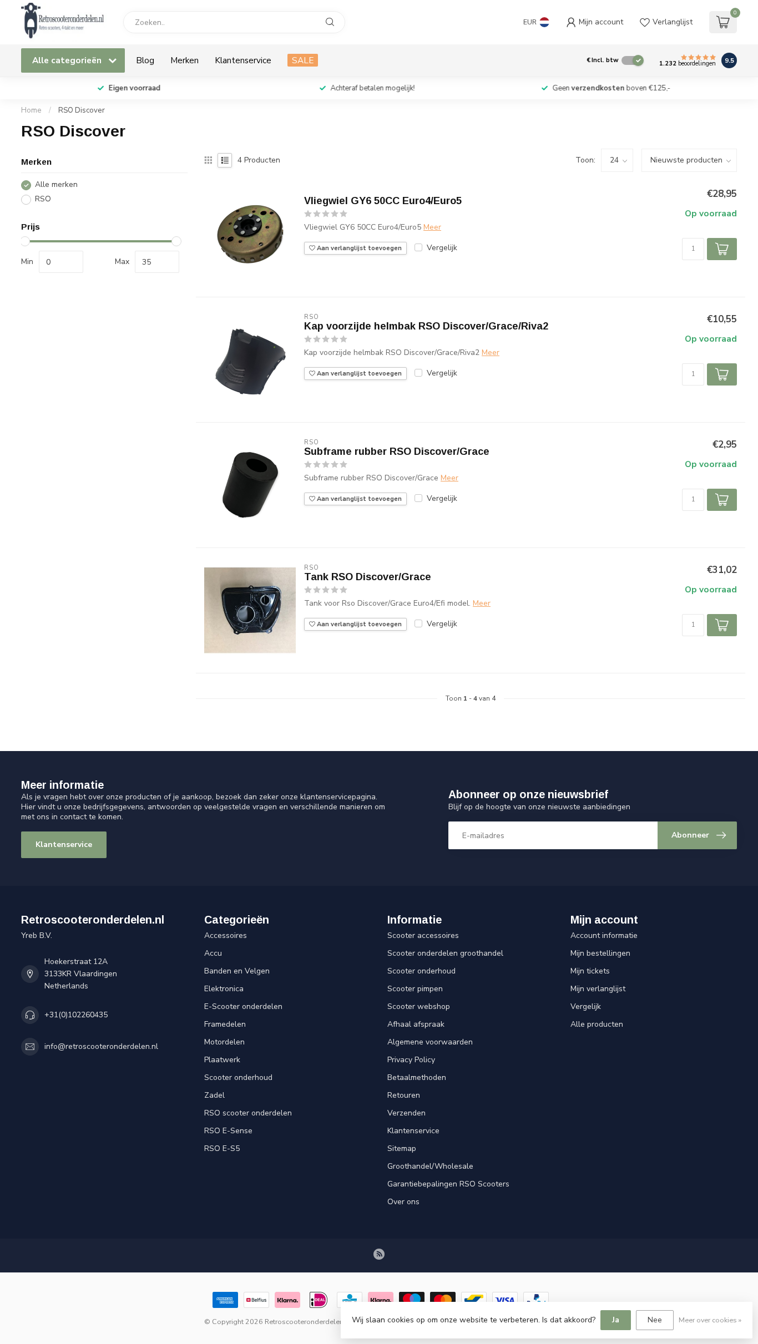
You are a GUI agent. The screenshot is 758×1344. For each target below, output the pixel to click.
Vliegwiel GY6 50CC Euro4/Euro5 (383, 200)
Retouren (403, 1095)
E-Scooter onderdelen (243, 1006)
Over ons (403, 1201)
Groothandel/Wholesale (430, 1166)
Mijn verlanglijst (597, 988)
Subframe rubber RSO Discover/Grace (396, 451)
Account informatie (604, 935)
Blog (145, 60)
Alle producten (596, 1024)
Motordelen (224, 1042)
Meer (432, 227)
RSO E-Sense (228, 1130)
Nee (655, 1320)
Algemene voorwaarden (430, 1042)
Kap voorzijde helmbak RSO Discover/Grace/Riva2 (426, 326)
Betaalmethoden (416, 1077)
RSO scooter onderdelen (248, 1113)
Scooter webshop (418, 1006)
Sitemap (401, 1148)
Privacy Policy (411, 1059)
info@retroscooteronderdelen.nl (101, 1046)
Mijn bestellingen (600, 953)
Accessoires (225, 935)
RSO (43, 199)
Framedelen (225, 1024)
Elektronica (224, 988)
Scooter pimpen (415, 988)
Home (31, 110)
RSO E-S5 (222, 1148)
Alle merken (56, 185)
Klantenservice (243, 60)
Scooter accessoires (423, 935)
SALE (303, 60)
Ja (615, 1320)
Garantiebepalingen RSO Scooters (448, 1184)
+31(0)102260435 (76, 1015)
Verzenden (406, 1113)
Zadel (214, 1095)
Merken (184, 60)
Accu (213, 953)
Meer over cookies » (710, 1320)
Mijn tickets (590, 971)
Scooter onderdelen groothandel (445, 953)
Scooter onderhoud (238, 1077)
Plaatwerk (222, 1059)
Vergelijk (442, 248)
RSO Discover (81, 110)
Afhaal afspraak (415, 1024)
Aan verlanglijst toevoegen (358, 248)
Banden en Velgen (237, 971)
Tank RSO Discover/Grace (367, 576)
